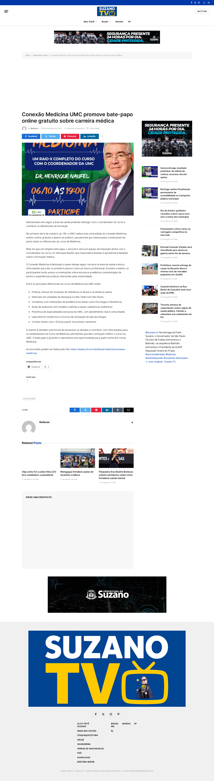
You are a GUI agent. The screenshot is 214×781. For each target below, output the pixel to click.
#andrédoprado (154, 358)
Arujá (80, 739)
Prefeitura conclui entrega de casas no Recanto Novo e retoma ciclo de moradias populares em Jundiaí (175, 270)
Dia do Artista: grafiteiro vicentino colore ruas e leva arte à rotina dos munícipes (175, 213)
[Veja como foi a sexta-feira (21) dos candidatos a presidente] (39, 458)
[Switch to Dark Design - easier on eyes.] (204, 3)
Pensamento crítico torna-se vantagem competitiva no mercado (175, 232)
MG (112, 726)
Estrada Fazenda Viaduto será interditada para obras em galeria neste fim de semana (176, 250)
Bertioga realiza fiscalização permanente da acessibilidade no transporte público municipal (175, 194)
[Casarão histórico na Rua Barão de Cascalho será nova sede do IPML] (150, 290)
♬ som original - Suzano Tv (160, 361)
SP (129, 21)
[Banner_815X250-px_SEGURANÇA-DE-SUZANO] (107, 594)
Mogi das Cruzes (40, 55)
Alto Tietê (89, 21)
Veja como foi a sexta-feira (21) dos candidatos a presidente (39, 473)
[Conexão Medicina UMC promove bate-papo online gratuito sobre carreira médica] (78, 179)
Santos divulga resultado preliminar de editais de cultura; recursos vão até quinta (173, 173)
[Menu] (6, 11)
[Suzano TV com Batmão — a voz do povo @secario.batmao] (107, 11)
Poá (79, 753)
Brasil (105, 21)
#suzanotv (170, 358)
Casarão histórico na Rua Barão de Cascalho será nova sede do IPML (175, 289)
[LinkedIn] (11, 243)
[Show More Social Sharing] (102, 136)
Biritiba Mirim (85, 762)
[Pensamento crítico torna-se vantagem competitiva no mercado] (150, 232)
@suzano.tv (152, 332)
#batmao (171, 354)
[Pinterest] (11, 249)
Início (27, 55)
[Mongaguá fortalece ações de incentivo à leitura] (77, 458)
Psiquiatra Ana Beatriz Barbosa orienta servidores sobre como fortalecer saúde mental (116, 475)
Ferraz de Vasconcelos (90, 748)
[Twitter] (11, 236)
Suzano (81, 726)
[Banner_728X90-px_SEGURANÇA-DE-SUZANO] (107, 37)
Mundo (119, 21)
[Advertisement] (107, 84)
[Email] (11, 256)
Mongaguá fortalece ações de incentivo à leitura (76, 473)
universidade (29, 398)
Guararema (84, 744)
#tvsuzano (182, 358)
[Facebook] (11, 229)
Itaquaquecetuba (87, 735)
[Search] (208, 2)
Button (202, 11)
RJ (112, 731)
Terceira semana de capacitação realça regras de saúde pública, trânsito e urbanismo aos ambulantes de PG (176, 311)
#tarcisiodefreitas (155, 354)
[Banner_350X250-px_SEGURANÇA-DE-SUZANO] (167, 139)
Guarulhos (83, 757)
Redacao (34, 128)
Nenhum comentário (76, 128)
